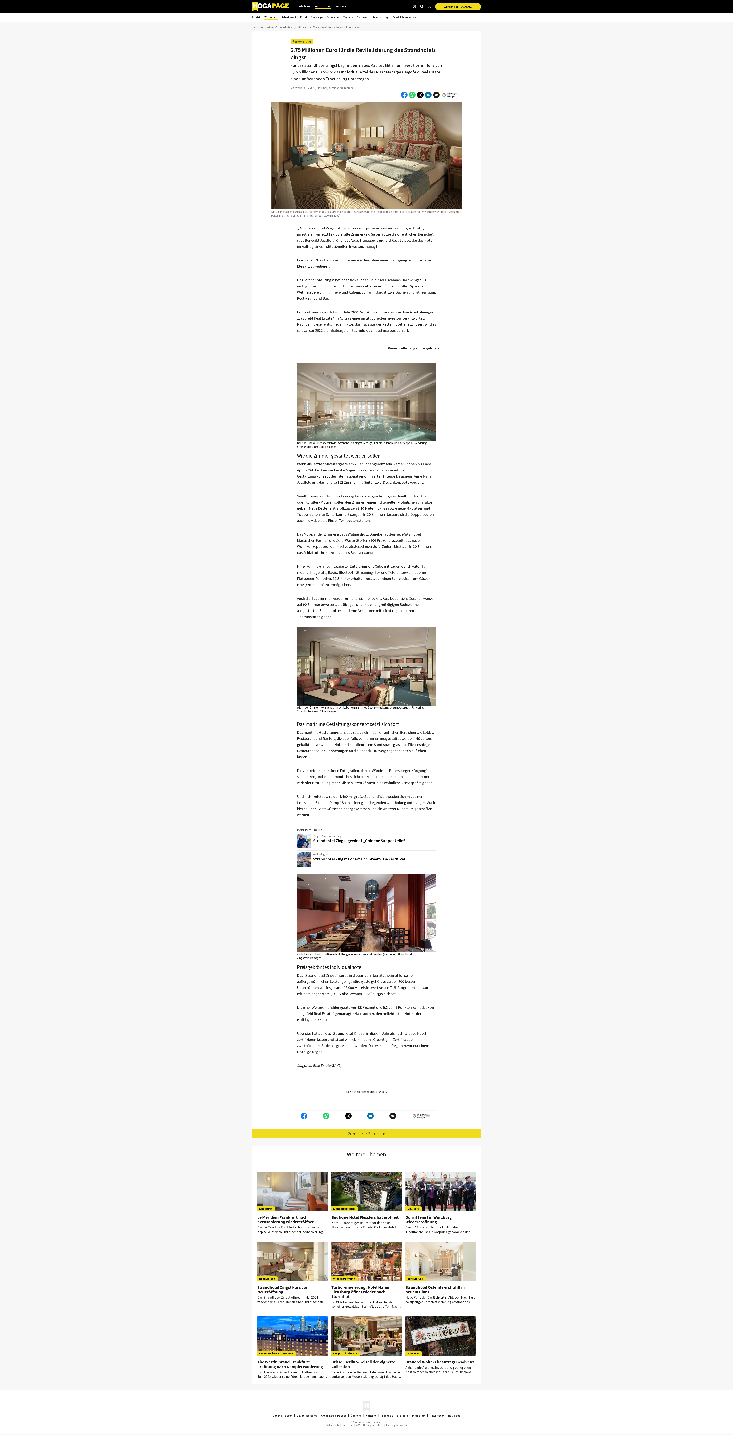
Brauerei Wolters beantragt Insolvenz (439, 1362)
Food (303, 17)
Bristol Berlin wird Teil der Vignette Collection (363, 1364)
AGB (358, 1425)
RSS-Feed (454, 1415)
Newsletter (436, 1415)
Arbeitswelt (289, 17)
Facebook (387, 1415)
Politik (256, 17)
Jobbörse (304, 6)
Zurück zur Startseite (366, 1133)
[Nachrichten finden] (422, 6)
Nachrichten (323, 6)
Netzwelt (363, 17)
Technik (348, 17)
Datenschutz (332, 1425)
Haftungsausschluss (373, 1425)
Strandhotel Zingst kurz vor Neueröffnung (282, 1290)
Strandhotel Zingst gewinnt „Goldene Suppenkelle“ (359, 840)
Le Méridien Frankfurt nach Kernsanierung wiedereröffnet (285, 1219)
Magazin (341, 6)
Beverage (317, 17)
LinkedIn (402, 1415)
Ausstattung (381, 17)
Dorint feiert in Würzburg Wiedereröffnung (428, 1219)
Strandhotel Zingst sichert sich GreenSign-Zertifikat (359, 859)
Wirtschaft (271, 17)
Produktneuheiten (404, 17)
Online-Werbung (306, 1415)
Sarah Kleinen (345, 88)
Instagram (418, 1415)
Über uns (356, 1415)
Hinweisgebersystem (396, 1425)
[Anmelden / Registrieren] (429, 6)
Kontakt (371, 1415)
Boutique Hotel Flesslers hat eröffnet (365, 1217)
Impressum (347, 1425)
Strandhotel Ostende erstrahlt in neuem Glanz (435, 1290)
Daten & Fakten (282, 1415)
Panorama (333, 17)
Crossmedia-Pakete (333, 1415)
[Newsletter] (414, 6)
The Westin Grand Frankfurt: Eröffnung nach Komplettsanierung (290, 1364)
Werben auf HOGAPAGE (458, 7)
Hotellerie (285, 27)
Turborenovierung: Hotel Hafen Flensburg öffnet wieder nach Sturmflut (360, 1292)
